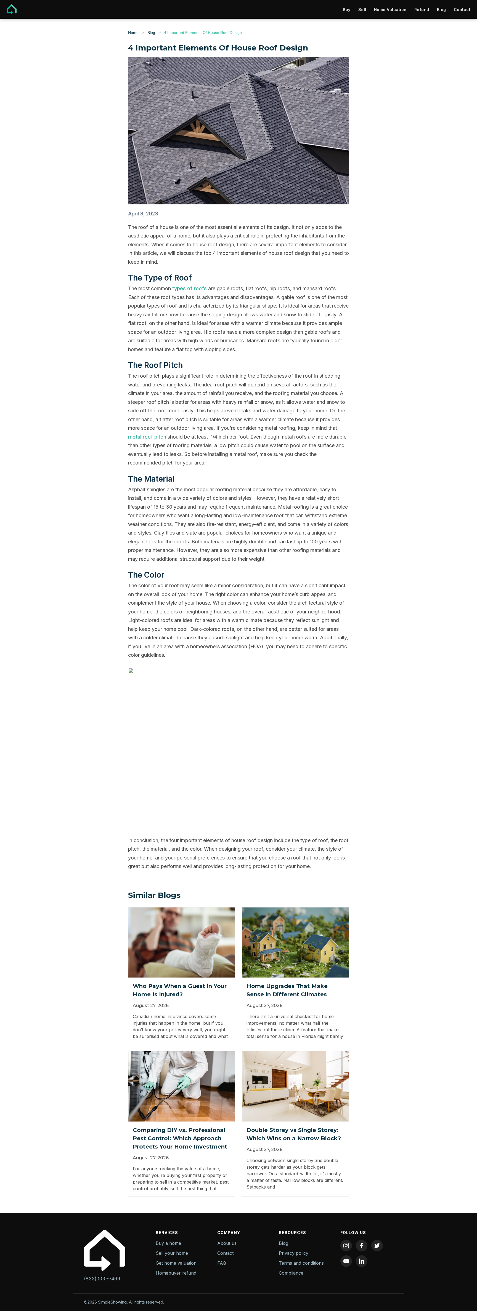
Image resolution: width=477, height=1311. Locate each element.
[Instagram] (346, 1245)
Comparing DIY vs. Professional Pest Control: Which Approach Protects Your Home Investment (180, 1138)
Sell (362, 9)
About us (227, 1243)
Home (133, 32)
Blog (441, 9)
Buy (347, 9)
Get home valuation (176, 1263)
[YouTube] (346, 1261)
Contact (462, 9)
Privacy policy (293, 1253)
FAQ (221, 1263)
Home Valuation (390, 9)
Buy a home (168, 1243)
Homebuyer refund (176, 1273)
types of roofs (189, 288)
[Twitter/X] (377, 1245)
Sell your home (172, 1253)
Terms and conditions (301, 1263)
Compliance (291, 1273)
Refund (421, 9)
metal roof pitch (147, 437)
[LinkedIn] (361, 1261)
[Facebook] (361, 1245)
